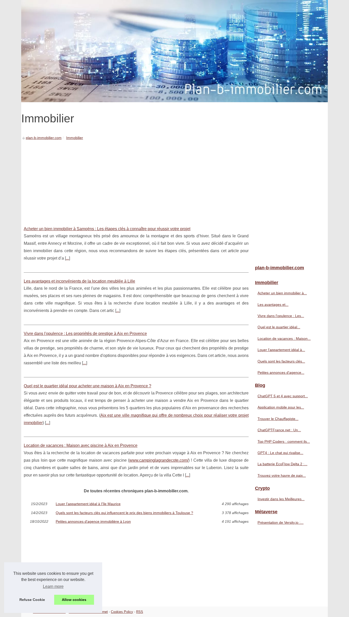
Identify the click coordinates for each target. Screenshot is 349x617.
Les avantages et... (273, 304)
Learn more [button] (53, 586)
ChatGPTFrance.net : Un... (279, 430)
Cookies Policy (122, 612)
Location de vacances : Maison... (284, 338)
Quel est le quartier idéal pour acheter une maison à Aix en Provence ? (87, 386)
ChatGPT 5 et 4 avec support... (283, 396)
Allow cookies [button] (74, 600)
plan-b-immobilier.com (44, 138)
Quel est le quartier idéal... (279, 327)
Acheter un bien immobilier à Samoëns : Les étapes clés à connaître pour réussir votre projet (107, 229)
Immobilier (74, 138)
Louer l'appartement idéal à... (281, 350)
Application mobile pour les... (281, 407)
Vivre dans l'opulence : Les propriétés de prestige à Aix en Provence (85, 333)
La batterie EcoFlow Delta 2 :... (282, 464)
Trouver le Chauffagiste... (278, 419)
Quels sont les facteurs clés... (281, 361)
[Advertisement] (136, 179)
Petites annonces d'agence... (281, 372)
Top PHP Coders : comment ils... (284, 441)
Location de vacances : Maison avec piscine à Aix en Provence (80, 445)
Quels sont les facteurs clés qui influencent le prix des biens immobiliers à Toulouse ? (124, 513)
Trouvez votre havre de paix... (282, 475)
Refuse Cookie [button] (32, 600)
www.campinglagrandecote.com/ (158, 460)
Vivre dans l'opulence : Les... (281, 316)
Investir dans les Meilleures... (281, 499)
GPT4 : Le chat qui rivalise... (280, 453)
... (67, 258)
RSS (139, 612)
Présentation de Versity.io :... (281, 522)
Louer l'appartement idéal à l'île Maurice (88, 504)
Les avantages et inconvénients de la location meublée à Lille (79, 281)
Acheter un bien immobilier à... (282, 293)
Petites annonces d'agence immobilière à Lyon (93, 521)
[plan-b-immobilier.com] (174, 51)
